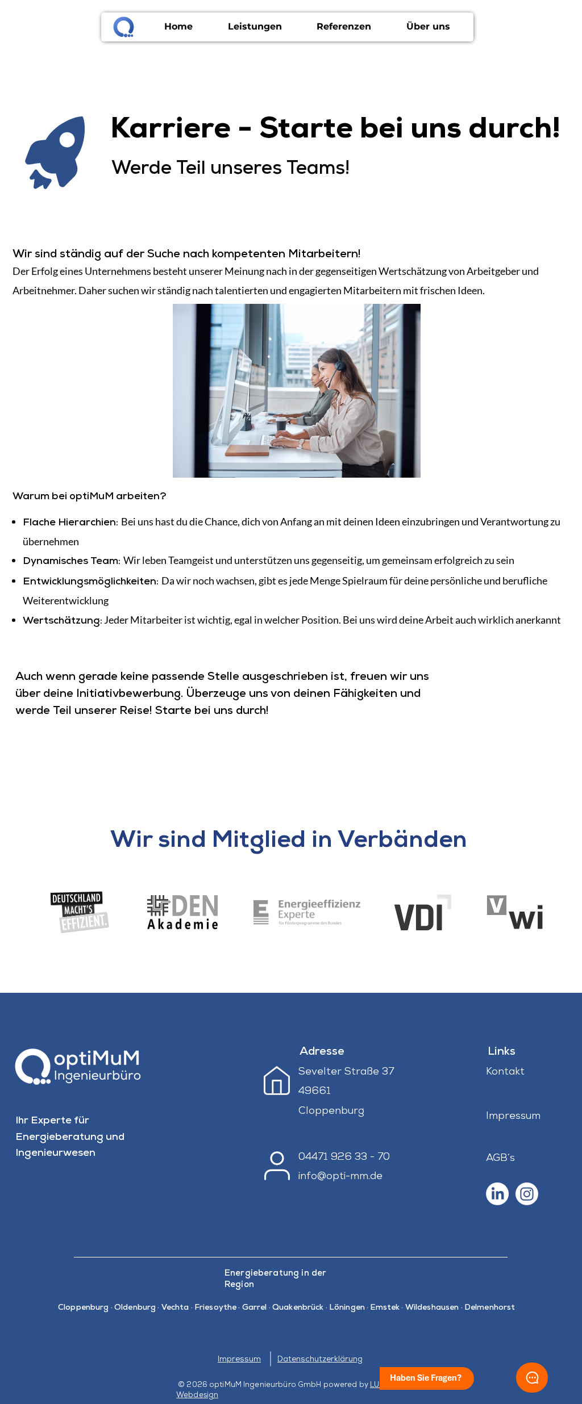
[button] (255, 26)
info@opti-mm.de (340, 1177)
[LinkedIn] (497, 1193)
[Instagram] (527, 1193)
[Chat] (532, 1378)
